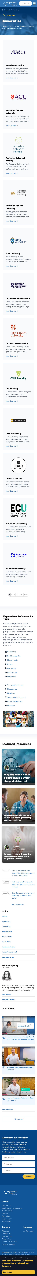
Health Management (15, 701)
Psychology (11, 668)
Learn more (7, 1272)
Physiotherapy (12, 689)
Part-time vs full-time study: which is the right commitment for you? (23, 884)
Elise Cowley (15, 766)
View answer (6, 994)
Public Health (12, 672)
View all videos (7, 1109)
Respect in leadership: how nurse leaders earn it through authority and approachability (17, 817)
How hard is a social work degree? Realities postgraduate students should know (23, 873)
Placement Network (9, 1242)
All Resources (28, 1231)
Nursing (10, 664)
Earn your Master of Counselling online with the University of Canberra (17, 1263)
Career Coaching (8, 1244)
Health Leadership (14, 656)
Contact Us (6, 1234)
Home (6, 10)
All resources (18, 1119)
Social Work (11, 677)
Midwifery (11, 693)
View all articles (18, 905)
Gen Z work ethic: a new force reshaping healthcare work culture (23, 895)
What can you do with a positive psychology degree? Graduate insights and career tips (17, 856)
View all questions (8, 999)
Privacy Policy (7, 1239)
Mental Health (12, 660)
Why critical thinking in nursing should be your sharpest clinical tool (17, 777)
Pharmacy (11, 706)
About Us (5, 1231)
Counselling (11, 652)
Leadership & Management (12, 1208)
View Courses (11, 78)
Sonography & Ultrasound (16, 697)
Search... (27, 3)
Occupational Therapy (15, 685)
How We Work (7, 1236)
